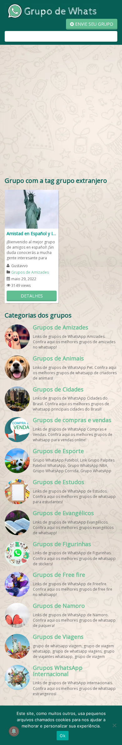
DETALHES (32, 296)
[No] (114, 725)
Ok (62, 735)
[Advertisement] (61, 112)
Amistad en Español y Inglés (32, 233)
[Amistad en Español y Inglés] (31, 209)
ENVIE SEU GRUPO (93, 24)
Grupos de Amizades (30, 272)
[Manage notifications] (14, 731)
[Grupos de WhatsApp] (52, 10)
